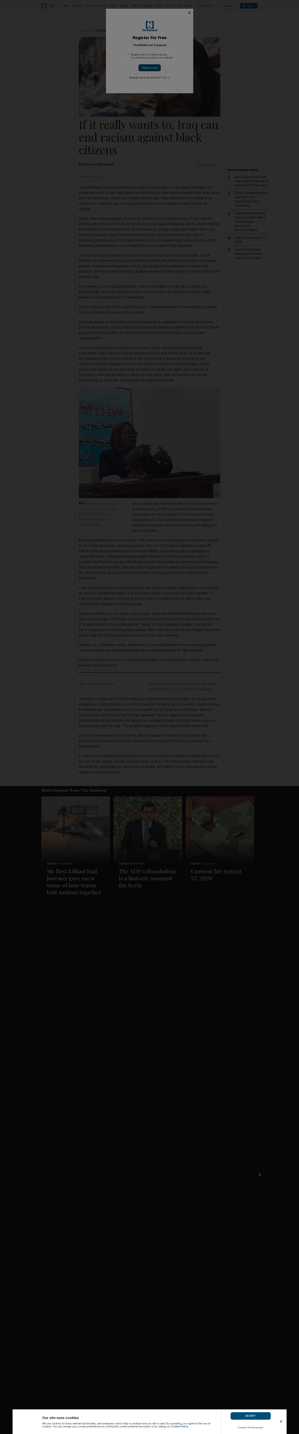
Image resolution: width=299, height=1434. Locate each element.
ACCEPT (251, 1415)
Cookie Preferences (250, 1427)
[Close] (281, 1421)
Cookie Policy (179, 1426)
